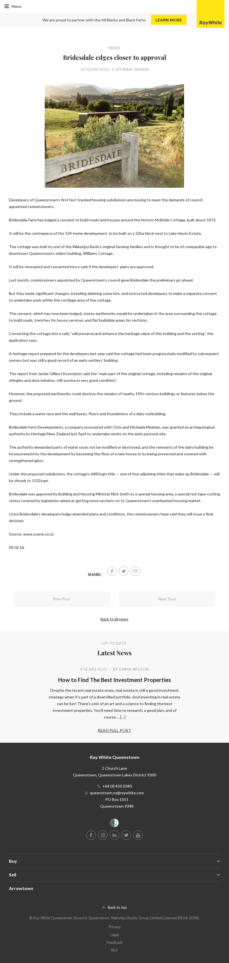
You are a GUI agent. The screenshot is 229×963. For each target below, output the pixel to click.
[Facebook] (112, 571)
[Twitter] (123, 571)
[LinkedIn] (114, 835)
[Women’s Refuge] (114, 823)
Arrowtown (21, 888)
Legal (114, 934)
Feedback (115, 942)
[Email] (135, 571)
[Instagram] (103, 835)
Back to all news (114, 619)
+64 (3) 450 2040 (117, 786)
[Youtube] (138, 835)
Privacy (115, 927)
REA (114, 950)
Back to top (117, 907)
